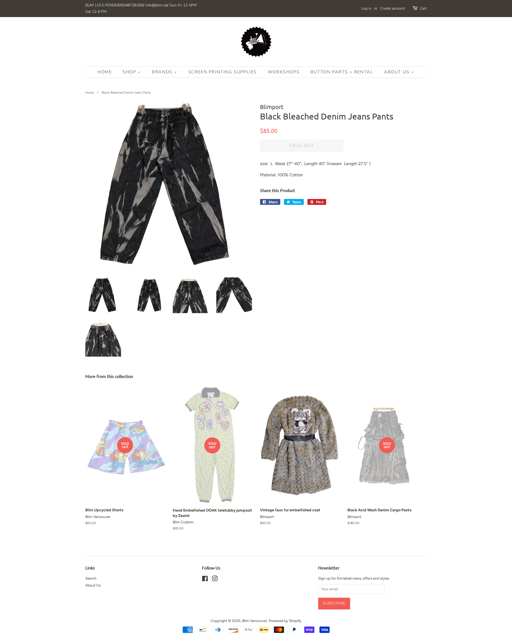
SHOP (130, 72)
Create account (392, 8)
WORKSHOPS (283, 72)
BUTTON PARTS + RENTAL (341, 72)
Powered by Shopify (285, 621)
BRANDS (163, 72)
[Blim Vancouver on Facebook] (205, 579)
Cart (423, 8)
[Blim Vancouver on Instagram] (215, 579)
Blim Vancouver (254, 621)
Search (91, 578)
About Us (397, 72)
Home (105, 72)
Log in (366, 8)
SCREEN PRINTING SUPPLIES (222, 72)
